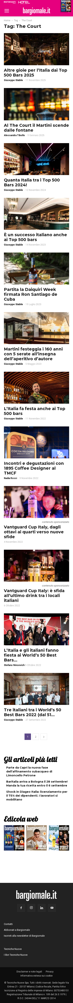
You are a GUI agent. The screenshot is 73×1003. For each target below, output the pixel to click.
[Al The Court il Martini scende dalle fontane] (36, 104)
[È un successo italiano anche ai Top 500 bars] (36, 214)
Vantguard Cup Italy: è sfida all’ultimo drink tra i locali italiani (34, 595)
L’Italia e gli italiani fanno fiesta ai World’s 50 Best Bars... (31, 655)
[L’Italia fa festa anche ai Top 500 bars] (36, 388)
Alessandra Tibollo (14, 135)
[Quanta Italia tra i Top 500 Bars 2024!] (36, 159)
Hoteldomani (24, 2)
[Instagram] (31, 908)
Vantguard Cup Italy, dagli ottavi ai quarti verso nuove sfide (34, 532)
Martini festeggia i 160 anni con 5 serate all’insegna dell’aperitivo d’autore (33, 354)
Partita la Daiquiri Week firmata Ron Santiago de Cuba (30, 294)
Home (7, 20)
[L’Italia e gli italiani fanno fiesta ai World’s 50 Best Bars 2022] (36, 629)
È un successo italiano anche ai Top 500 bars (35, 237)
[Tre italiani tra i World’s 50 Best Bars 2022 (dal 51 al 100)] (36, 689)
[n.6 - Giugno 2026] (36, 838)
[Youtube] (52, 908)
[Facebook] (21, 908)
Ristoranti (10, 2)
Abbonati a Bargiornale (17, 929)
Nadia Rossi (10, 478)
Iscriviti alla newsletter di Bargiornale (24, 935)
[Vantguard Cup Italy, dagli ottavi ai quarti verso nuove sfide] (36, 502)
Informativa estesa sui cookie (36, 975)
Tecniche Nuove (13, 949)
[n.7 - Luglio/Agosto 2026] (14, 838)
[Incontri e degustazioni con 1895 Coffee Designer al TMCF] (36, 442)
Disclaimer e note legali (29, 971)
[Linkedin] (42, 908)
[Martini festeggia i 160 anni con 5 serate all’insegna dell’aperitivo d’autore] (36, 328)
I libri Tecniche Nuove (15, 954)
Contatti (8, 924)
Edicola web (21, 818)
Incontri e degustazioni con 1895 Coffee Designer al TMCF (34, 468)
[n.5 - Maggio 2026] (59, 838)
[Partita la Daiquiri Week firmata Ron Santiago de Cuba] (36, 268)
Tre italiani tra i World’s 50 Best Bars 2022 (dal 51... (32, 712)
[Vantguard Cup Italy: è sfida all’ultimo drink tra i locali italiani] (36, 566)
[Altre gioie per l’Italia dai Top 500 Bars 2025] (36, 49)
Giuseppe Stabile (13, 80)
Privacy (50, 971)
